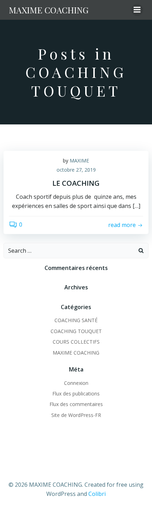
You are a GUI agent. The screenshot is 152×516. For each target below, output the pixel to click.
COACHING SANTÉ (76, 320)
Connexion (76, 383)
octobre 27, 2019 (76, 169)
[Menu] (137, 10)
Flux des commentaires (76, 404)
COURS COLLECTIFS (76, 341)
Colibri (97, 494)
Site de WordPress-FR (76, 415)
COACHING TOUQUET (76, 331)
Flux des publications (76, 393)
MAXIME (79, 160)
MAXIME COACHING (76, 352)
